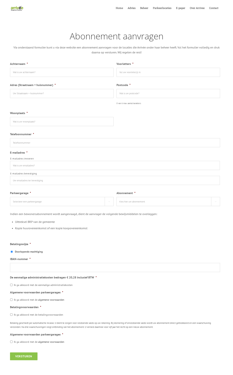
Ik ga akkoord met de (39, 299)
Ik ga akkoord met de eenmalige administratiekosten (43, 285)
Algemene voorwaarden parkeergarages (36, 292)
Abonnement (125, 193)
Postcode (123, 85)
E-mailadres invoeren (22, 158)
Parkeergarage (20, 193)
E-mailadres (18, 152)
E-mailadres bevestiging (23, 173)
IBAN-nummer (20, 259)
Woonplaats (19, 113)
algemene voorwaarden (51, 299)
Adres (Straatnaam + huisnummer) (33, 85)
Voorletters (124, 64)
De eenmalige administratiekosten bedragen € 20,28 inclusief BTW (53, 277)
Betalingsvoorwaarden (25, 307)
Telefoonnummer (22, 134)
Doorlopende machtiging (29, 251)
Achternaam (19, 64)
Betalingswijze (20, 244)
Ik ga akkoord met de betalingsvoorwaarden (38, 314)
